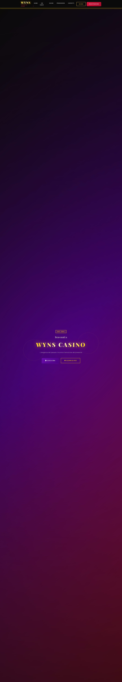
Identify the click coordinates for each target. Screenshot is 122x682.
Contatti (71, 3)
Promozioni (61, 3)
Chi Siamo (42, 4)
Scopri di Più (71, 360)
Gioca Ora (51, 360)
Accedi (81, 4)
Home (36, 3)
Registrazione (94, 4)
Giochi (51, 3)
